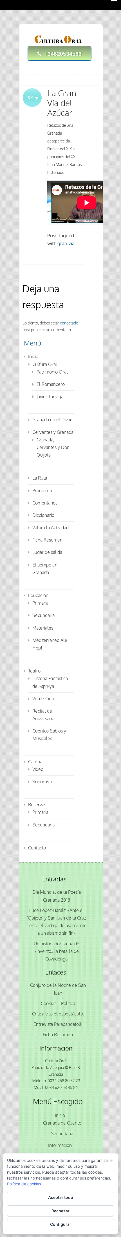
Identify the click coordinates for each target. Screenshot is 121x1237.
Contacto (37, 848)
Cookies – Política (58, 1003)
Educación (38, 595)
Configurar (60, 1224)
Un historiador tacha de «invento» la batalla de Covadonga (56, 951)
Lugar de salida (47, 552)
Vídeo (37, 769)
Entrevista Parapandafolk (57, 1024)
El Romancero (51, 384)
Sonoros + (42, 781)
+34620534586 (63, 54)
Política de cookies (24, 1183)
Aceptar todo (60, 1197)
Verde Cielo (43, 698)
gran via (66, 243)
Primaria (40, 603)
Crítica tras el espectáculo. (58, 1014)
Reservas (37, 804)
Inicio (33, 356)
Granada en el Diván (52, 419)
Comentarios (44, 503)
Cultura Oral (44, 364)
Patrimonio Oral (52, 372)
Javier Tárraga (50, 396)
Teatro (34, 671)
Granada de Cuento (62, 1123)
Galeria (35, 761)
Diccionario (43, 515)
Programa (42, 490)
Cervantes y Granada (52, 432)
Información (60, 1145)
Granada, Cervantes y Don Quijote (53, 447)
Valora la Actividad (50, 527)
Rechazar (60, 1210)
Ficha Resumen (47, 540)
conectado (69, 323)
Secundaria (43, 615)
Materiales (42, 628)
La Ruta (39, 478)
